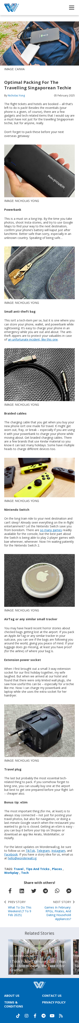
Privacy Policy (54, 1002)
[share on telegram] (45, 890)
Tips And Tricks (38, 869)
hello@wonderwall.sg (22, 858)
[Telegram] (43, 1016)
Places (57, 869)
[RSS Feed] (61, 1016)
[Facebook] (35, 1016)
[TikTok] (18, 1016)
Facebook (11, 854)
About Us (11, 996)
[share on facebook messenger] (69, 890)
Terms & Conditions (13, 1004)
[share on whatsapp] (57, 890)
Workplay (11, 873)
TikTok (30, 851)
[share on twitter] (34, 890)
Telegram (43, 851)
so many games (51, 530)
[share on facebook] (10, 890)
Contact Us (52, 996)
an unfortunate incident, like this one (33, 339)
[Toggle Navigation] (71, 7)
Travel (18, 869)
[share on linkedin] (22, 890)
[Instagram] (26, 1016)
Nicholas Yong (16, 95)
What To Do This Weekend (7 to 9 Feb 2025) (19, 908)
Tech (25, 873)
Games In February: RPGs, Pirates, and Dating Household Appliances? (57, 910)
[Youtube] (52, 1016)
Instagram (58, 851)
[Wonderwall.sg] (11, 7)
